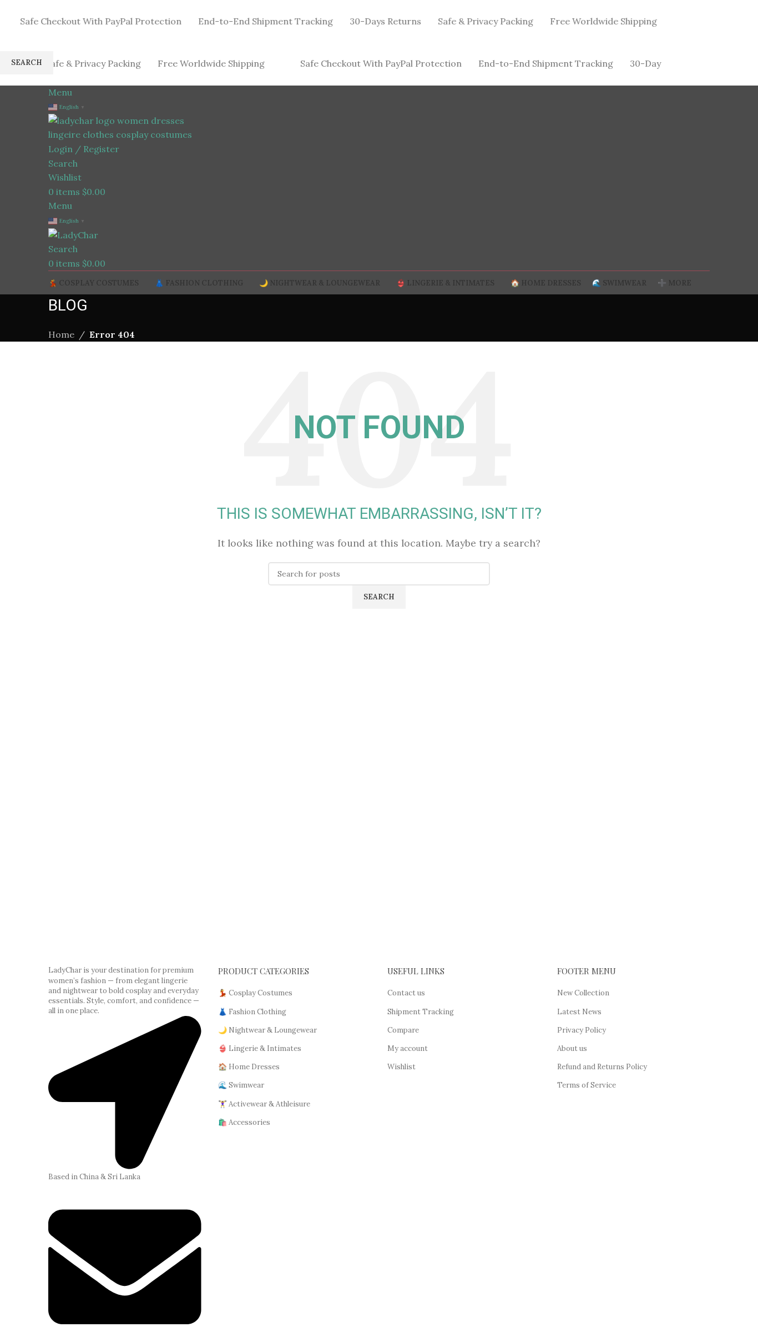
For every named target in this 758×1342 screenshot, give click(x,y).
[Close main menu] (14, 14)
